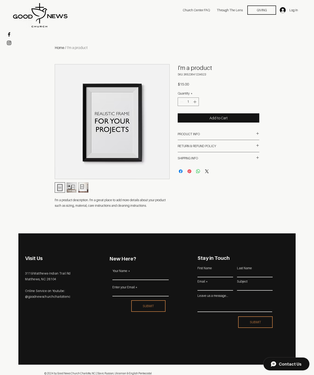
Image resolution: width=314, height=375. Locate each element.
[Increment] (195, 102)
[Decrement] (181, 102)
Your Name (119, 270)
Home (59, 47)
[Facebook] (9, 34)
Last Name (244, 268)
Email (201, 281)
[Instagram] (9, 43)
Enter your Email (123, 287)
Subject (242, 281)
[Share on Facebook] (180, 171)
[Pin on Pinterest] (189, 171)
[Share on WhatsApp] (198, 171)
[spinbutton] (188, 102)
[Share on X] (207, 171)
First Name (204, 268)
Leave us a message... (212, 295)
